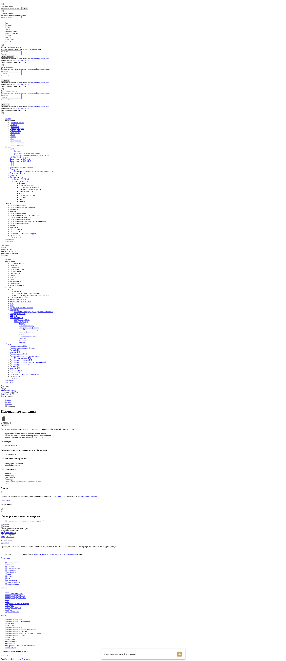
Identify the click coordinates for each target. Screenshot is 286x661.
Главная (8, 119)
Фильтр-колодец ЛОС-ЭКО (20, 161)
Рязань (7, 23)
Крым (7, 27)
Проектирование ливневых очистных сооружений (24, 521)
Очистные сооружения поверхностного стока (31, 155)
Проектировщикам (17, 129)
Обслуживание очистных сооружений (24, 233)
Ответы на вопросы (17, 143)
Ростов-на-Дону (11, 31)
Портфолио (9, 240)
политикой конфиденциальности (39, 58)
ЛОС (12, 149)
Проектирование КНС (18, 205)
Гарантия (13, 125)
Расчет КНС (14, 209)
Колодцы (13, 175)
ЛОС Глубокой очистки (19, 157)
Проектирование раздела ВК (21, 219)
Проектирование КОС (22, 217)
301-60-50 (22, 60)
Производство (15, 131)
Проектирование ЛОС (18, 213)
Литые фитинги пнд (26, 185)
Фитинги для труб (21, 181)
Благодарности (15, 141)
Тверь (7, 29)
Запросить (5, 104)
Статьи (12, 135)
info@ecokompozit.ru (8, 251)
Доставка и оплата (17, 123)
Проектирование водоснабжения (22, 207)
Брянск (8, 37)
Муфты (21, 193)
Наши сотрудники (17, 145)
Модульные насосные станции (21, 167)
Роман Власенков (23, 659)
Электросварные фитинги (29, 187)
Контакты (9, 242)
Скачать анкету (7, 500)
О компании (10, 261)
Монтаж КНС (15, 211)
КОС (12, 163)
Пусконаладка (15, 376)
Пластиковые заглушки (28, 195)
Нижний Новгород (12, 33)
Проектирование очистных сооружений (25, 356)
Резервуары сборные (17, 173)
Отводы (22, 201)
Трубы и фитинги (16, 177)
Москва (8, 41)
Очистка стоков (16, 229)
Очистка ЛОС (15, 231)
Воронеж (8, 25)
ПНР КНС (18, 238)
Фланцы (22, 183)
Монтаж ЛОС (15, 227)
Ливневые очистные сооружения (27, 153)
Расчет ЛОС (14, 225)
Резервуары (14, 169)
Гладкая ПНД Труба (21, 179)
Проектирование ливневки (20, 223)
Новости (13, 137)
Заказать (5, 425)
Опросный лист (58, 496)
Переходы (22, 197)
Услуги (8, 344)
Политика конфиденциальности (46, 554)
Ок (179, 654)
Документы (14, 127)
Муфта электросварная (32, 189)
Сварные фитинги (26, 191)
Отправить (5, 80)
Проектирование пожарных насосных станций (28, 221)
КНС (12, 165)
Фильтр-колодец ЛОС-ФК (20, 159)
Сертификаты (15, 133)
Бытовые (17, 151)
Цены (12, 139)
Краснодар (9, 39)
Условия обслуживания (69, 554)
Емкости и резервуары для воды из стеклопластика (33, 171)
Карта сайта (5, 655)
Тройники (22, 199)
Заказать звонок (7, 56)
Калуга (8, 35)
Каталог (8, 287)
